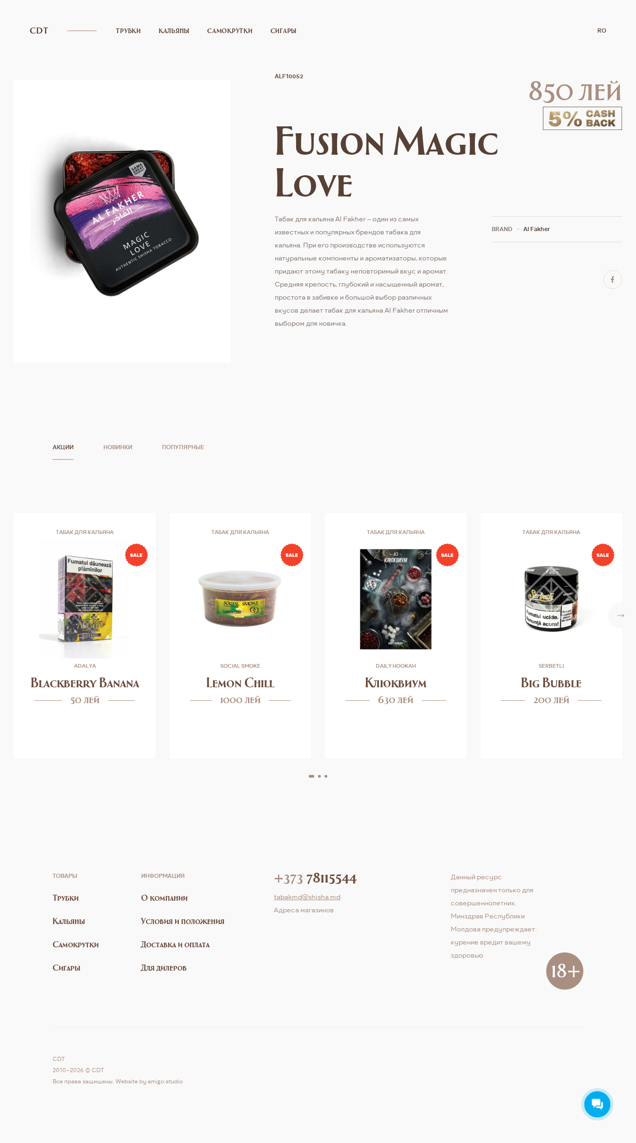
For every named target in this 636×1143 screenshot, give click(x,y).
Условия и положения (182, 921)
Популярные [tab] (183, 447)
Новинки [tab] (117, 447)
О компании (164, 898)
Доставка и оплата (175, 944)
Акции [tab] (63, 447)
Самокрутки (230, 30)
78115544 (315, 876)
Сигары (284, 30)
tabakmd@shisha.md (307, 897)
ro (601, 30)
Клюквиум (395, 682)
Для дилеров (164, 967)
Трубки (128, 30)
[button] (311, 776)
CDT (39, 30)
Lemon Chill (240, 682)
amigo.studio (165, 1081)
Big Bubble (551, 682)
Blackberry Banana (85, 682)
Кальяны (174, 30)
